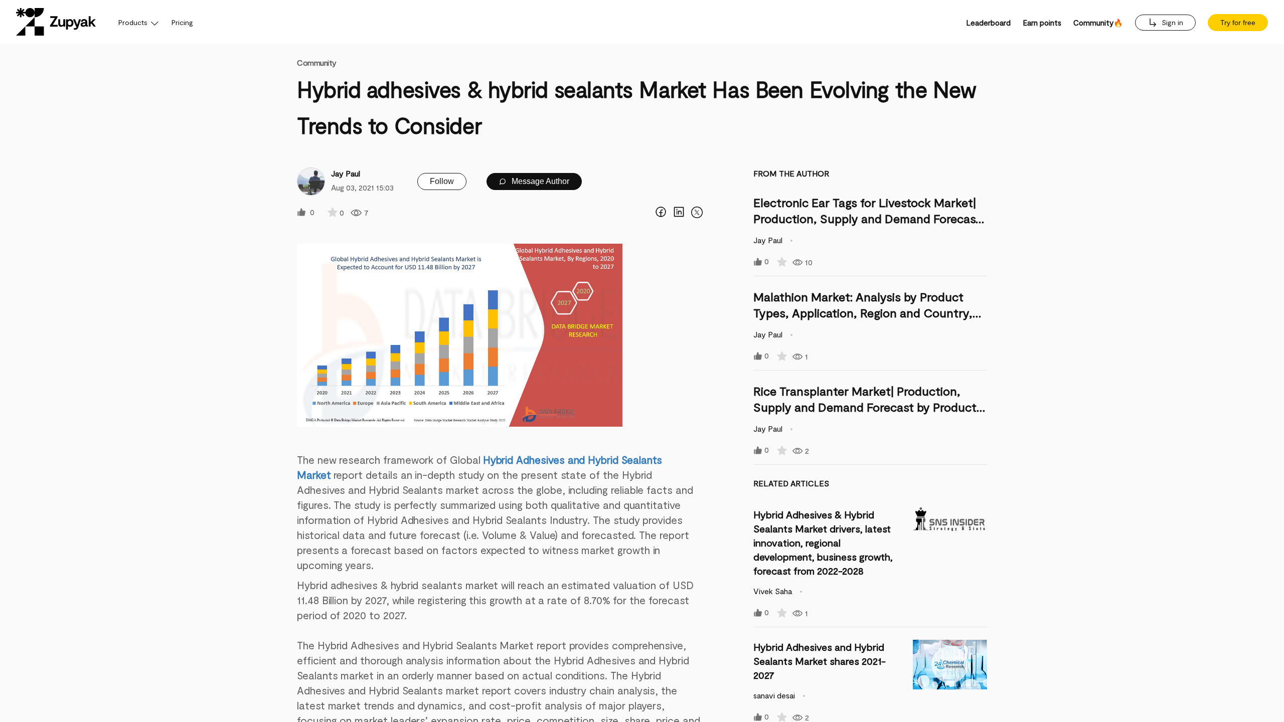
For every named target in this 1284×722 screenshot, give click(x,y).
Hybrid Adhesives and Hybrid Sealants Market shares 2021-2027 (819, 661)
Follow (442, 181)
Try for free (1237, 23)
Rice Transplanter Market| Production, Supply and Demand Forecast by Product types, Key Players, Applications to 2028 (865, 407)
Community (317, 62)
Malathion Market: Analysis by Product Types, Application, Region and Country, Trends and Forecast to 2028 (863, 312)
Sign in (1171, 22)
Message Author (539, 181)
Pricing (182, 22)
